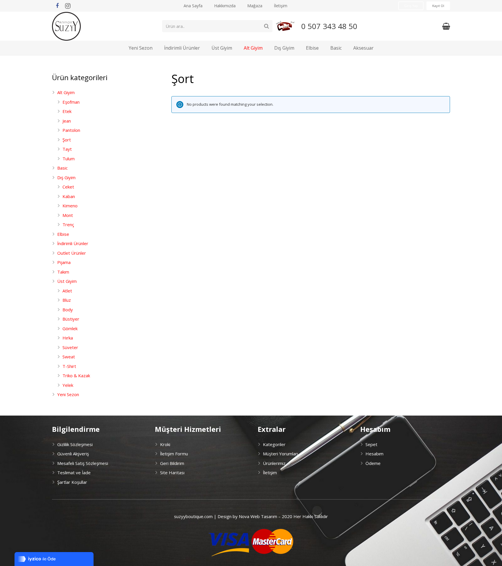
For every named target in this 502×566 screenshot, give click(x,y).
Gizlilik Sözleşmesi (75, 444)
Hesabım (374, 454)
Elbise (63, 234)
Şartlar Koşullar (72, 482)
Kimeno (70, 206)
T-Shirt (69, 366)
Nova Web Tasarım (258, 516)
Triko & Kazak (76, 375)
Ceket (68, 187)
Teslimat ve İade (74, 472)
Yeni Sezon (68, 394)
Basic (62, 168)
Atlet (67, 291)
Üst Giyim (67, 281)
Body (67, 309)
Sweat (68, 357)
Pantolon (71, 130)
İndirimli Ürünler (72, 243)
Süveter (70, 347)
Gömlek (70, 328)
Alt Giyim (66, 92)
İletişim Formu (174, 454)
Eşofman (71, 102)
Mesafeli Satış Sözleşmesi (82, 463)
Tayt (67, 149)
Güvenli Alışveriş (73, 454)
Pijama (64, 262)
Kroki (165, 444)
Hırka (67, 338)
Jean (66, 121)
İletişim (270, 472)
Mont (67, 215)
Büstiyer (70, 319)
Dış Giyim (66, 177)
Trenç (68, 224)
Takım (63, 272)
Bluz (66, 300)
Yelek (67, 385)
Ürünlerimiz (274, 463)
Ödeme (373, 463)
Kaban (68, 196)
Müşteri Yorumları (280, 454)
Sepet (371, 444)
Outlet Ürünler (71, 253)
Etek (66, 111)
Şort (66, 140)
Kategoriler (274, 444)
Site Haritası (172, 472)
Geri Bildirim (172, 463)
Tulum (68, 158)
